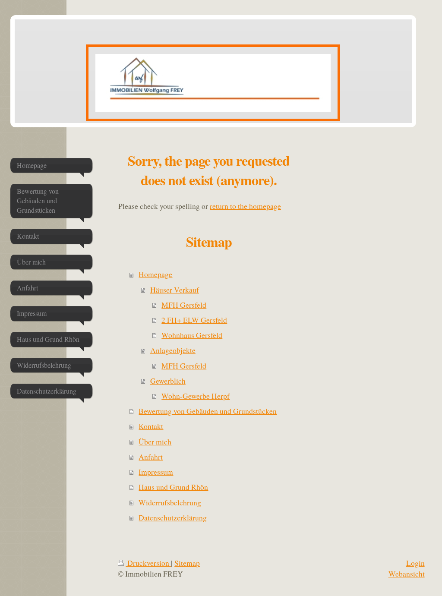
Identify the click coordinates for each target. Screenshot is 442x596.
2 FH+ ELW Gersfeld (194, 320)
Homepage (155, 274)
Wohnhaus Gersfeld (191, 335)
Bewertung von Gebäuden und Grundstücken (208, 411)
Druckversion (148, 563)
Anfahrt (151, 456)
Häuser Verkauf (174, 289)
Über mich (155, 441)
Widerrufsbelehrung (170, 502)
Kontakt (151, 426)
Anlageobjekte (173, 350)
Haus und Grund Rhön (173, 487)
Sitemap (187, 563)
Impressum (156, 472)
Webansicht (406, 573)
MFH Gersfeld (183, 305)
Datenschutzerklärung (173, 517)
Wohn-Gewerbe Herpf (195, 396)
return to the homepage (245, 206)
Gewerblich (168, 380)
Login (415, 563)
